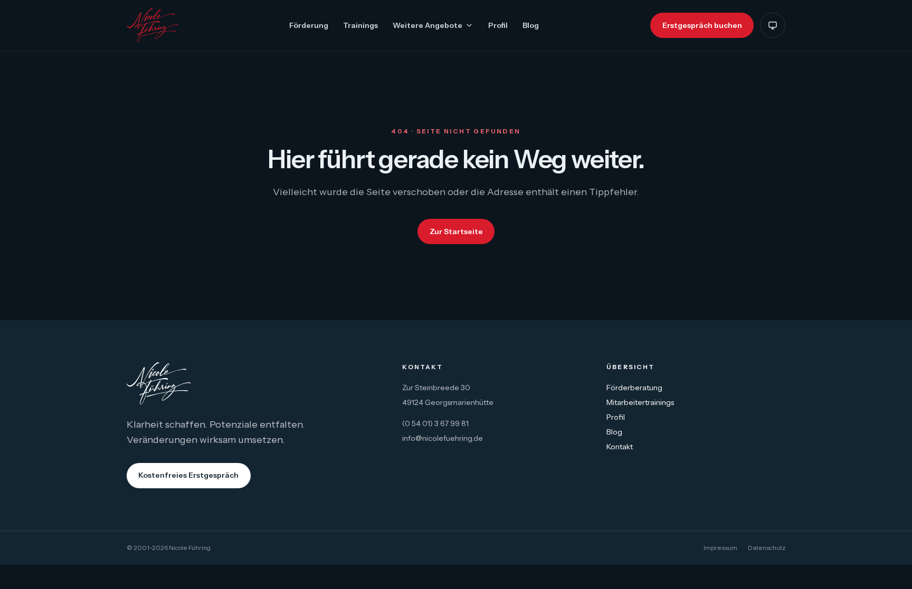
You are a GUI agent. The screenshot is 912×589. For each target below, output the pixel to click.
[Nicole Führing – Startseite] (152, 25)
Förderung (308, 25)
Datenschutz (766, 548)
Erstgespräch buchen (702, 25)
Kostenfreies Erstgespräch (188, 475)
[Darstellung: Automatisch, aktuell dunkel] (772, 25)
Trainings (360, 25)
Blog (530, 25)
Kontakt (619, 446)
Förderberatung (634, 387)
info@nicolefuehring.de (442, 438)
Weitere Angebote (427, 25)
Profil (498, 25)
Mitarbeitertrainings (640, 402)
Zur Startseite (456, 231)
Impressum (720, 548)
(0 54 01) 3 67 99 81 (435, 423)
